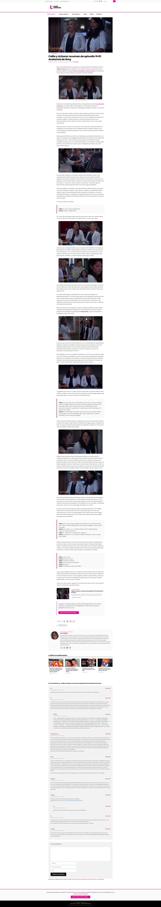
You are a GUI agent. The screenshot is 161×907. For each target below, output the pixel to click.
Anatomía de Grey (62, 625)
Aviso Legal (72, 903)
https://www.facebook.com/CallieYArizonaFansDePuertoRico (68, 800)
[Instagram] (96, 1)
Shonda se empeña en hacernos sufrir (84, 71)
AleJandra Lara (54, 734)
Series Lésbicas (51, 14)
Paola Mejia (64, 633)
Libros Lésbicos (76, 14)
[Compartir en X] (64, 621)
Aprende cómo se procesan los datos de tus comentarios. (88, 879)
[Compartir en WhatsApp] (70, 621)
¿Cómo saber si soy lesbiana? (80, 902)
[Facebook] (97, 1)
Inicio (49, 53)
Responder (107, 688)
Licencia (78, 903)
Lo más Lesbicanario (64, 1)
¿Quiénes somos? (49, 1)
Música (85, 14)
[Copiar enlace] (74, 621)
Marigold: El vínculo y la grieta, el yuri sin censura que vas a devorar (105, 669)
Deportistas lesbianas (54, 660)
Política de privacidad (86, 903)
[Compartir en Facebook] (67, 621)
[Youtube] (99, 1)
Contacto (56, 1)
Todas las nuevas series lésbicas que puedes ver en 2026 (88, 669)
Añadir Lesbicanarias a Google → (80, 897)
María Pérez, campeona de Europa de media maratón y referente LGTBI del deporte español (55, 669)
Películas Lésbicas (63, 14)
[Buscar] (114, 1)
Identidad (98, 14)
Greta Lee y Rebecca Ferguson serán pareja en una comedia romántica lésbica (72, 669)
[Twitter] (94, 1)
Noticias (92, 14)
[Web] (70, 648)
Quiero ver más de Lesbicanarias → (69, 612)
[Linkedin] (101, 1)
